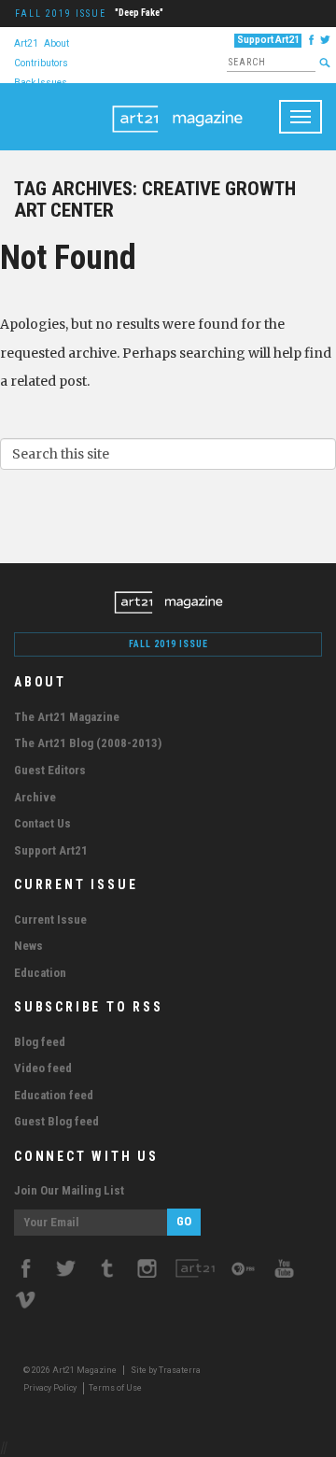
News (28, 946)
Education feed (53, 1095)
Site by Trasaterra (166, 1370)
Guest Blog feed (56, 1121)
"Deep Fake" (139, 12)
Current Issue (50, 919)
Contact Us (42, 823)
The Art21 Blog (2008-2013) (87, 743)
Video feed (43, 1068)
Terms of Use (115, 1388)
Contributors (41, 62)
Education (40, 973)
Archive (35, 797)
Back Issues (40, 82)
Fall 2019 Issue (60, 13)
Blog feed (39, 1042)
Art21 (26, 42)
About (56, 42)
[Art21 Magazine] (177, 106)
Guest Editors (50, 770)
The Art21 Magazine (66, 717)
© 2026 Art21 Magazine (71, 1370)
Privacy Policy (50, 1388)
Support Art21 (268, 40)
